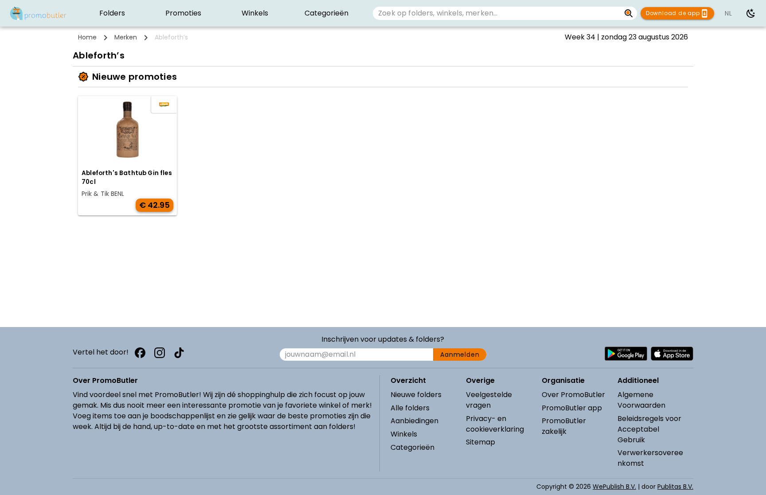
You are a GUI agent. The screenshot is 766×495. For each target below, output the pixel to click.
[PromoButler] (38, 13)
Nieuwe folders (416, 395)
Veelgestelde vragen (489, 400)
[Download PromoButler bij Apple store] (672, 354)
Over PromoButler (573, 395)
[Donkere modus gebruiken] (751, 13)
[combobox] (496, 13)
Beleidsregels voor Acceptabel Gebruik (649, 429)
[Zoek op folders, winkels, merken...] (629, 13)
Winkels (404, 434)
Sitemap (480, 442)
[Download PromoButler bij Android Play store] (626, 354)
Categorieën (412, 447)
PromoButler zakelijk (564, 426)
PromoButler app (572, 408)
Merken (125, 37)
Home (87, 37)
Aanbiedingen (414, 421)
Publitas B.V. (675, 486)
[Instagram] (160, 353)
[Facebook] (140, 353)
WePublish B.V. (614, 486)
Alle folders (410, 408)
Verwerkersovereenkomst (650, 458)
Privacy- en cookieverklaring (495, 423)
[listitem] (112, 13)
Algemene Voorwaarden (641, 400)
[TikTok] (179, 353)
